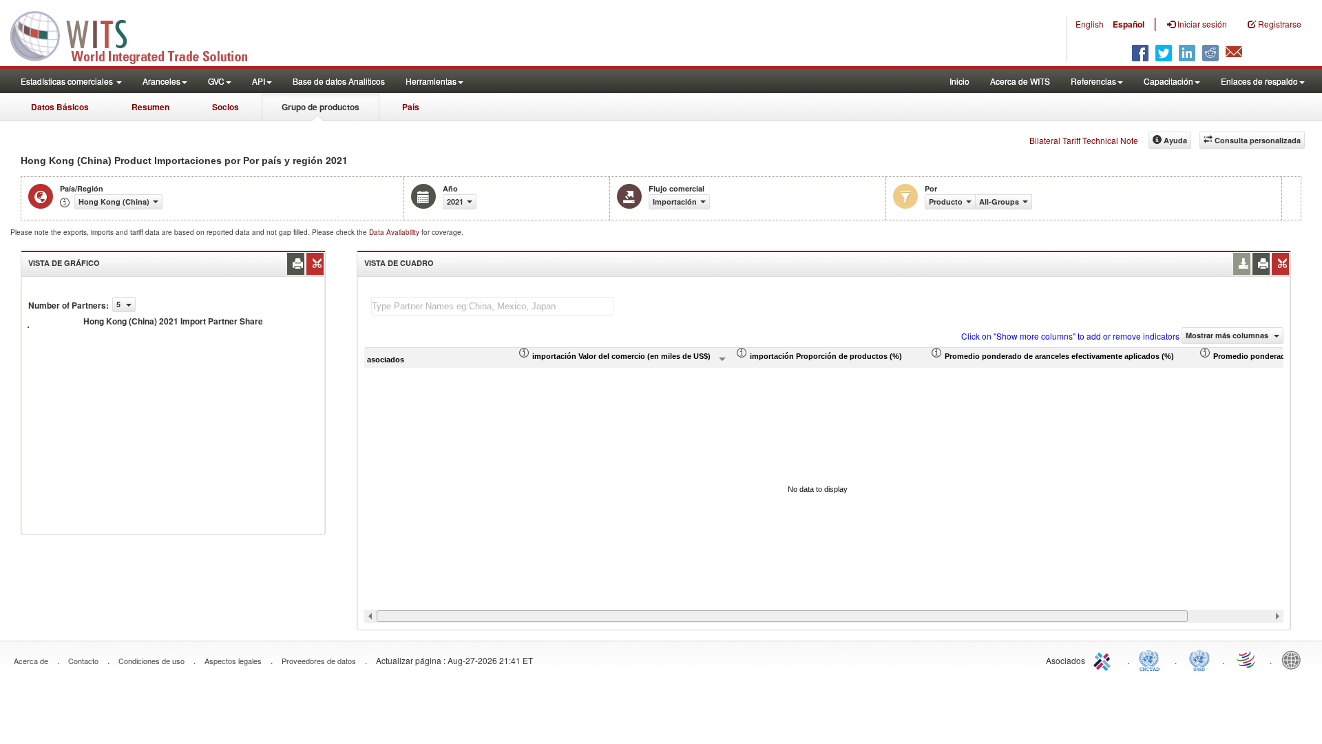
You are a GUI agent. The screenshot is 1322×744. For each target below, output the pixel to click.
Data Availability (395, 232)
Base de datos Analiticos (339, 81)
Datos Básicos (60, 107)
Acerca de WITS (1020, 81)
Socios (225, 107)
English (1090, 24)
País (410, 107)
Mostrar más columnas (1228, 335)
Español (1128, 24)
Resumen (150, 107)
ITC (1104, 659)
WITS (137, 34)
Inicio (959, 81)
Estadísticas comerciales (68, 81)
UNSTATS (1199, 659)
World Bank (1294, 659)
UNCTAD (1152, 659)
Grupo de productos (320, 107)
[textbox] (492, 306)
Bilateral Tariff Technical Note (1083, 140)
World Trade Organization (1247, 659)
